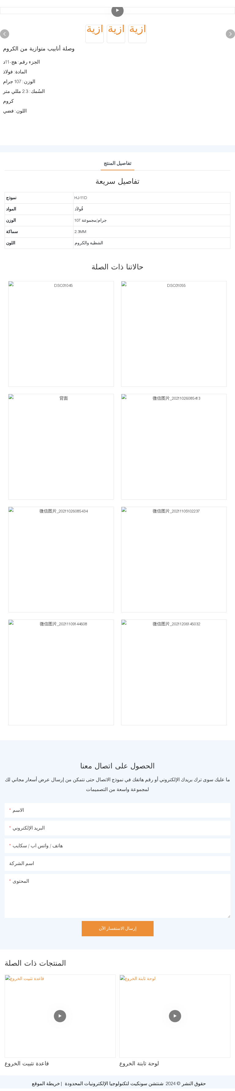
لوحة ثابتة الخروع (24, 1064)
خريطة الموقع (46, 1083)
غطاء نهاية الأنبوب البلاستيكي (152, 1064)
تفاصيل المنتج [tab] (117, 163)
